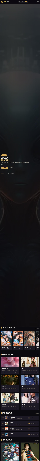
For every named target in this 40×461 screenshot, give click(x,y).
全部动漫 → (37, 440)
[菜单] (38, 1)
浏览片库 (11, 167)
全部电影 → (37, 328)
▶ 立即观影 (4, 167)
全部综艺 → (37, 413)
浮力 (5, 1)
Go (26, 1)
